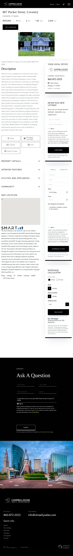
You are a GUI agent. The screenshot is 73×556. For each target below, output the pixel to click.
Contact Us (51, 88)
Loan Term (51, 277)
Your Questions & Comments (56, 204)
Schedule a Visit (63, 169)
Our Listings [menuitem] (7, 528)
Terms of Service (58, 256)
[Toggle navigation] (69, 4)
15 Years (61, 280)
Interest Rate (52, 301)
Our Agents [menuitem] (7, 536)
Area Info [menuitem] (6, 530)
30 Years (52, 280)
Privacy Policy (64, 143)
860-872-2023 (55, 79)
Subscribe (58, 150)
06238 (33, 276)
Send (25, 427)
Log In (58, 4)
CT (14, 276)
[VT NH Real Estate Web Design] (63, 547)
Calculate (58, 312)
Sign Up (52, 4)
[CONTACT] (10, 27)
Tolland (19, 276)
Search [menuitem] (6, 525)
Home (3, 276)
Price (49, 285)
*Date (49, 189)
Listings (9, 276)
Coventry (26, 276)
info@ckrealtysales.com (42, 515)
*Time (49, 196)
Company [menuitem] (6, 533)
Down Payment (53, 293)
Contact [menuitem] (6, 538)
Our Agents (57, 88)
